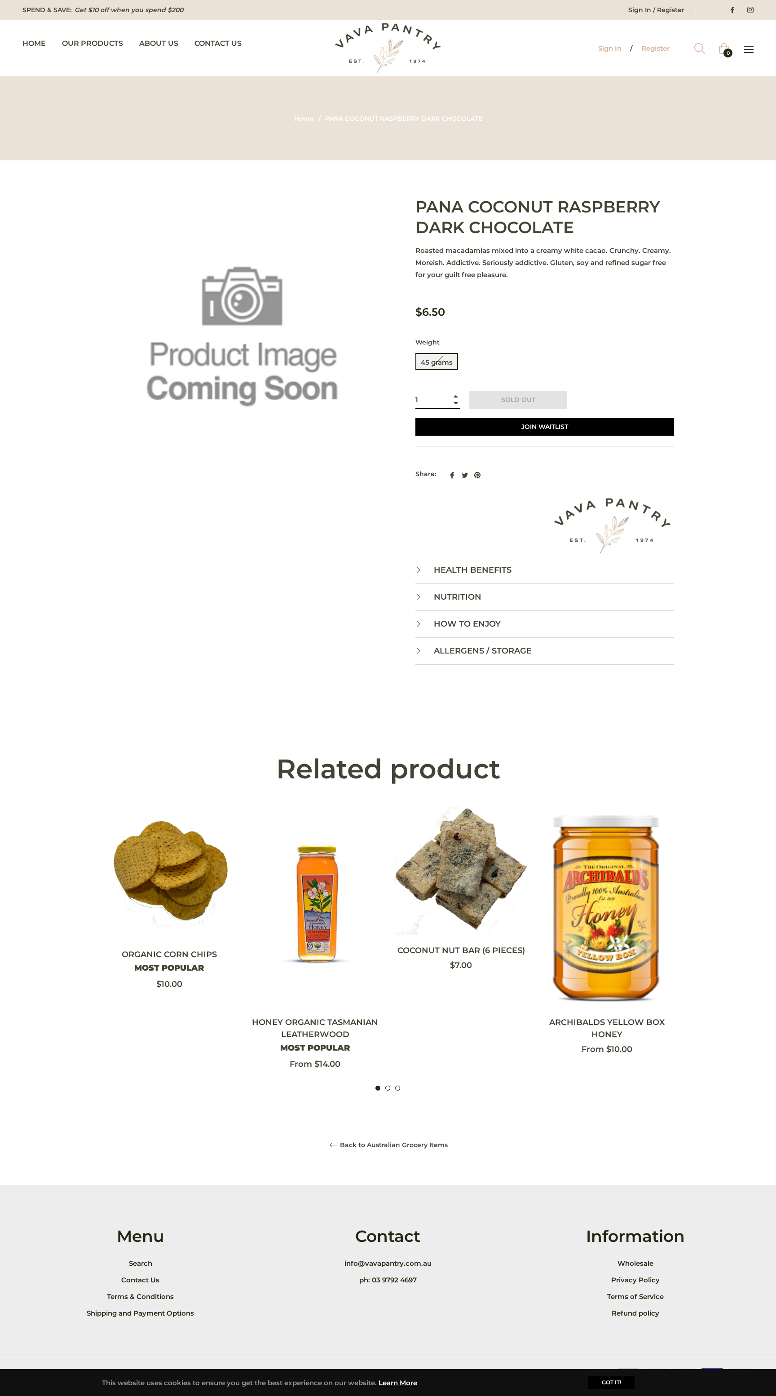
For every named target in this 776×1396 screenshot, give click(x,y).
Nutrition (456, 597)
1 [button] (377, 1088)
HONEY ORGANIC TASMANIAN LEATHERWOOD (315, 1035)
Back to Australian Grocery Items (393, 1145)
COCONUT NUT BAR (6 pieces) (461, 950)
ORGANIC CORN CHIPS (169, 961)
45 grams (437, 362)
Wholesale (635, 1263)
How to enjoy (466, 624)
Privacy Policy (635, 1280)
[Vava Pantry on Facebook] (732, 10)
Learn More (398, 1382)
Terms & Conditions (140, 1296)
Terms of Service (635, 1296)
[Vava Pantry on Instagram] (750, 10)
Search (140, 1263)
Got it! (611, 1382)
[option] (169, 909)
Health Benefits (471, 570)
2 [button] (387, 1088)
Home (304, 119)
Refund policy (635, 1313)
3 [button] (397, 1088)
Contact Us (140, 1280)
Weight (427, 342)
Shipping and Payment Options (140, 1313)
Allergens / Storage (482, 651)
